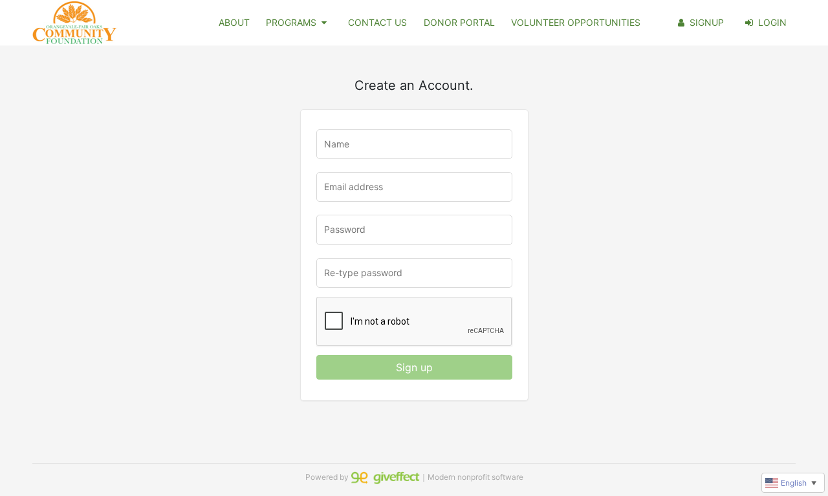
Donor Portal (459, 22)
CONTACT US (377, 22)
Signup (707, 22)
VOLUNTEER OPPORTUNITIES (575, 22)
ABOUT (234, 22)
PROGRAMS (291, 22)
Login (772, 22)
